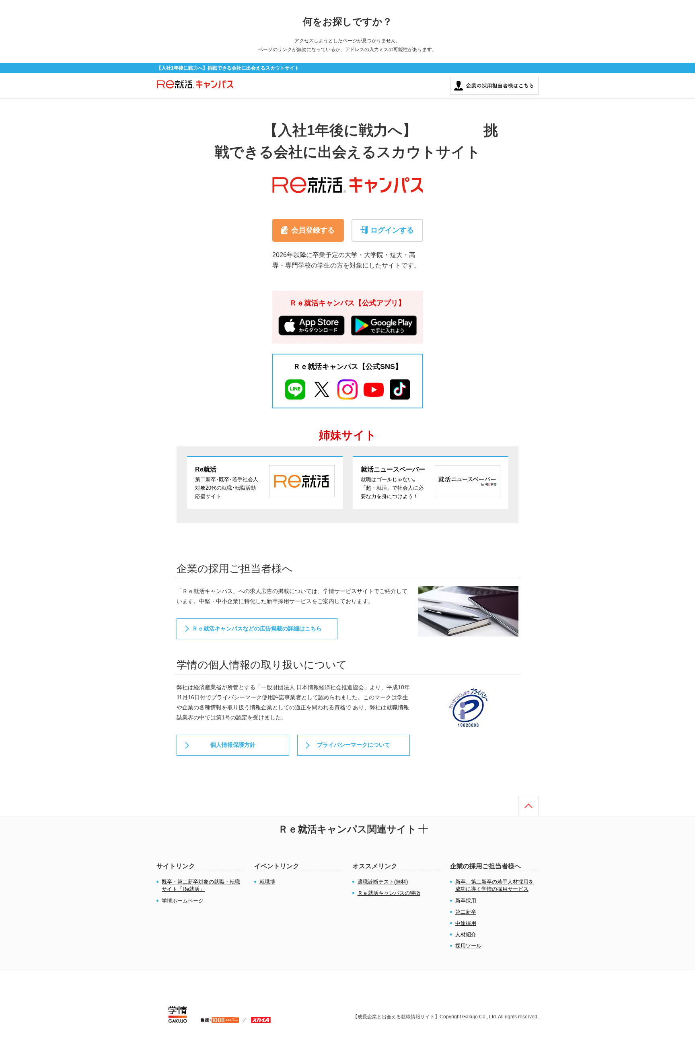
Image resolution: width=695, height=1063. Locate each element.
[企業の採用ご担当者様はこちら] (494, 81)
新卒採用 (465, 901)
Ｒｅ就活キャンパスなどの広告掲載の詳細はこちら (257, 628)
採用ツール (468, 946)
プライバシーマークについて (353, 745)
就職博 (267, 882)
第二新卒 (465, 912)
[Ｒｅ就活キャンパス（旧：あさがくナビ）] (195, 88)
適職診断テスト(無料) (383, 882)
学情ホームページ (183, 901)
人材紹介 (465, 934)
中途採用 (465, 923)
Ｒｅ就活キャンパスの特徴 (389, 893)
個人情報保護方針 (232, 745)
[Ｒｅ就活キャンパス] (347, 175)
